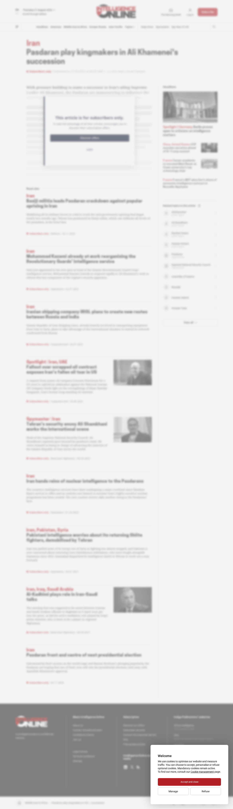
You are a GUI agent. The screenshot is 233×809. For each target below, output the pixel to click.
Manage (173, 791)
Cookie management (202, 771)
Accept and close (189, 781)
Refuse (206, 791)
